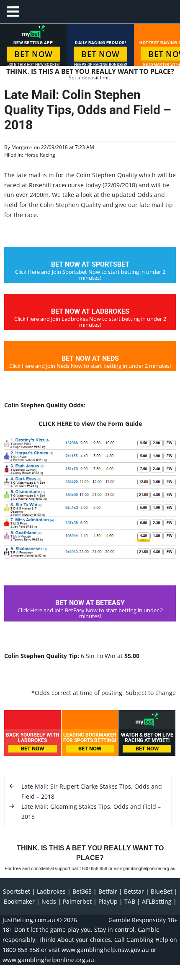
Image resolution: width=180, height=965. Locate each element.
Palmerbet (77, 901)
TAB (129, 901)
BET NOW (33, 54)
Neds (48, 901)
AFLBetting (157, 901)
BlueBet (161, 891)
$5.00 (131, 656)
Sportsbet (16, 891)
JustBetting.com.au (29, 920)
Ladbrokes (51, 891)
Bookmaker (19, 901)
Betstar (134, 891)
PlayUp (108, 901)
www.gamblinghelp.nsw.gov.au (105, 950)
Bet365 (82, 891)
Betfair (107, 891)
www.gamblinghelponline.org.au (48, 960)
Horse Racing (39, 154)
